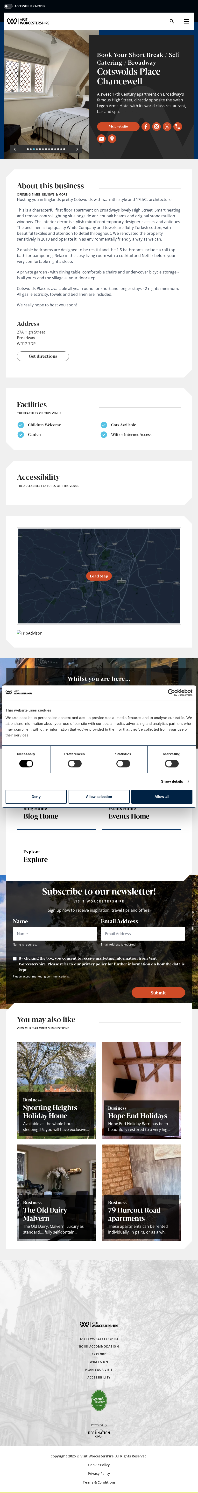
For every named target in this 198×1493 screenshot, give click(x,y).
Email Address (119, 921)
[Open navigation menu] (186, 21)
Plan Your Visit (99, 1370)
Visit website (118, 126)
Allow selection (99, 797)
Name (20, 921)
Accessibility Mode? (30, 6)
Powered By (99, 1425)
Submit (158, 992)
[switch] (75, 763)
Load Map (99, 576)
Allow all (162, 797)
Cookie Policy (99, 1465)
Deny (36, 797)
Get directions (43, 356)
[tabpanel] (51, 94)
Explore (99, 1354)
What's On (99, 1362)
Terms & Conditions (99, 1482)
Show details (172, 781)
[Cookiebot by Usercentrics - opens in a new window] (171, 692)
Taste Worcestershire (99, 1339)
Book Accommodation (99, 1346)
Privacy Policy (99, 1473)
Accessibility (99, 1377)
